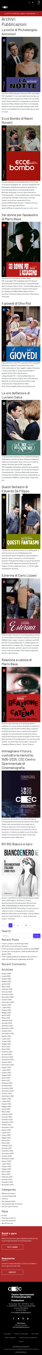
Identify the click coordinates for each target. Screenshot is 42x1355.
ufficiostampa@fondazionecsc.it (21, 1327)
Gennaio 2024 (7, 1054)
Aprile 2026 (6, 984)
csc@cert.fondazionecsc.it (23, 1312)
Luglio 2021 (6, 1132)
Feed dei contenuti (9, 1218)
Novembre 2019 (7, 1185)
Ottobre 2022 (7, 1093)
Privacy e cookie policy (21, 1334)
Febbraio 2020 (7, 1177)
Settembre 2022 (8, 1096)
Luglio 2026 (6, 976)
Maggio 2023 (6, 1075)
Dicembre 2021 (7, 1119)
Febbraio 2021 (7, 1145)
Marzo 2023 (6, 1080)
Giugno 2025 (6, 1010)
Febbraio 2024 (7, 1052)
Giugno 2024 (6, 1041)
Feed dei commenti (9, 1220)
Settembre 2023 (8, 1065)
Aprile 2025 (6, 1015)
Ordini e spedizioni (10, 1337)
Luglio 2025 (6, 1007)
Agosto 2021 (6, 1130)
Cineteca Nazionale (9, 1196)
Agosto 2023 (6, 1067)
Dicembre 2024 (7, 1026)
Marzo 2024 (6, 1049)
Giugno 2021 (6, 1135)
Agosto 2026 (6, 973)
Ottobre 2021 (6, 1125)
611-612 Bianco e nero (17, 844)
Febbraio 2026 (7, 989)
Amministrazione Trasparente (28, 1337)
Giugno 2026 (6, 979)
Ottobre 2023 (7, 1062)
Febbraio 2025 (7, 1020)
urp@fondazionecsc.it (21, 1352)
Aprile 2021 (6, 1140)
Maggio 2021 (6, 1138)
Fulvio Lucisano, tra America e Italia (15, 943)
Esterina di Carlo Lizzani (19, 575)
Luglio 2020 (6, 1164)
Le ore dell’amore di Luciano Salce (16, 395)
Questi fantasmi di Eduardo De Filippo (15, 489)
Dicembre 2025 (7, 994)
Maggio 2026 (6, 981)
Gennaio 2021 (7, 1148)
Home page (7, 1334)
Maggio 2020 (6, 1169)
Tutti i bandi (12, 1247)
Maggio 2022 (6, 1106)
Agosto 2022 (6, 1099)
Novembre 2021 (7, 1122)
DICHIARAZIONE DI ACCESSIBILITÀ (21, 1346)
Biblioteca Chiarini (8, 1193)
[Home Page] (5, 7)
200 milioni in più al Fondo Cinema (14, 946)
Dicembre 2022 (7, 1088)
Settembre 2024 (8, 1033)
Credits (21, 1341)
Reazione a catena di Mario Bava (17, 662)
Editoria (5, 1199)
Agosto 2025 (6, 1005)
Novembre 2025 (8, 997)
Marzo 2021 (6, 1143)
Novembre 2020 (8, 1153)
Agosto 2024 (6, 1036)
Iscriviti (12, 1272)
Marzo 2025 (6, 1018)
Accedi (4, 1215)
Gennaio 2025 (7, 1023)
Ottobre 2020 (7, 1156)
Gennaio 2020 (7, 1179)
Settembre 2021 (8, 1127)
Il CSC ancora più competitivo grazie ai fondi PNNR (20, 949)
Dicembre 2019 (7, 1182)
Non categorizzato (8, 1201)
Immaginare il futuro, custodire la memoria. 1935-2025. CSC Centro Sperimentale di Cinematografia (18, 759)
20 (26, 925)
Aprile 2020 (6, 1172)
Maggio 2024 (6, 1044)
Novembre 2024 (8, 1028)
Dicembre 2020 (7, 1151)
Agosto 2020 (6, 1161)
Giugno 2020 (6, 1166)
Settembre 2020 (8, 1158)
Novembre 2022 (8, 1091)
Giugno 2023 (6, 1072)
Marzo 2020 (6, 1174)
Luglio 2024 (6, 1039)
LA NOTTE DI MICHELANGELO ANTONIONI (19, 13)
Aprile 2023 (6, 1078)
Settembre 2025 (8, 1002)
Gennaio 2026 (7, 992)
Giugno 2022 (6, 1104)
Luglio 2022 (6, 1101)
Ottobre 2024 (7, 1031)
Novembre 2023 (8, 1059)
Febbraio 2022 (7, 1114)
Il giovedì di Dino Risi (16, 303)
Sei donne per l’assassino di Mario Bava (20, 217)
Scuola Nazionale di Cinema (12, 1204)
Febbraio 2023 (7, 1083)
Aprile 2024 (6, 1046)
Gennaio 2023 (7, 1085)
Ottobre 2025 (7, 999)
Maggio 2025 (6, 1013)
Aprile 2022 (6, 1109)
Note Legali (34, 1334)
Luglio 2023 (6, 1070)
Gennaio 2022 (7, 1117)
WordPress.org (7, 1223)
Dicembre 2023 (7, 1057)
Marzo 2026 (6, 986)
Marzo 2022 (6, 1112)
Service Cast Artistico (10, 1206)
